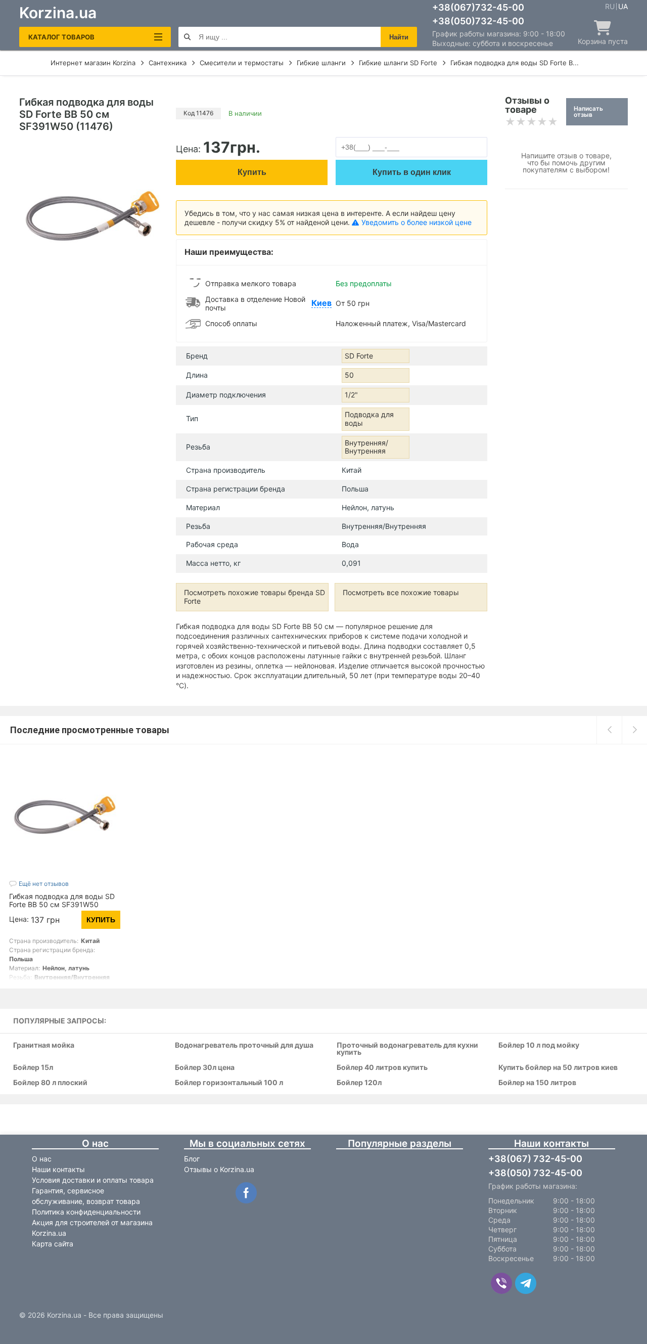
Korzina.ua (58, 12)
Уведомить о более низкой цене (416, 222)
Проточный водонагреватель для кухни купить (407, 1049)
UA (623, 6)
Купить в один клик (412, 172)
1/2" (351, 394)
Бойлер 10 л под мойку (538, 1045)
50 (349, 375)
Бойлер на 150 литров (537, 1083)
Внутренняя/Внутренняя (366, 447)
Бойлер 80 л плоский (50, 1083)
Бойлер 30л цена (205, 1067)
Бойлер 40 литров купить (382, 1067)
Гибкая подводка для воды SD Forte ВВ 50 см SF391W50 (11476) (62, 904)
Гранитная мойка (43, 1045)
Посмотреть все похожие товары (401, 592)
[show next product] (634, 729)
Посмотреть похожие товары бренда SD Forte (254, 596)
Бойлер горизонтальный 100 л (229, 1083)
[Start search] (187, 37)
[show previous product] (609, 729)
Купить (252, 172)
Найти (398, 37)
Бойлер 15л (33, 1067)
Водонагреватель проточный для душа (244, 1045)
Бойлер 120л (359, 1083)
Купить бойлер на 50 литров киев (558, 1067)
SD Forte (359, 355)
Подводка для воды (369, 418)
